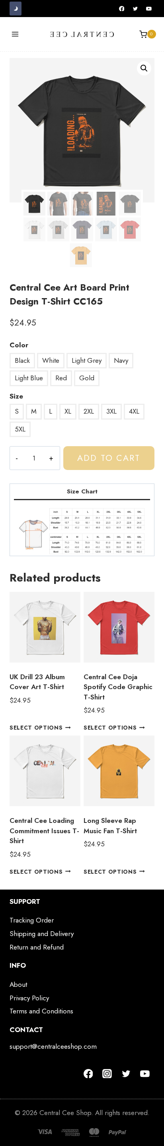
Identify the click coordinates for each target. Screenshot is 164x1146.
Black (22, 360)
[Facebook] (121, 8)
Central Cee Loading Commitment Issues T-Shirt (44, 831)
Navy (121, 360)
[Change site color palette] (15, 8)
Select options (36, 728)
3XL (111, 411)
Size (16, 396)
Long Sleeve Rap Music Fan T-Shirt (110, 826)
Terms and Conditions (41, 1011)
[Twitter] (135, 8)
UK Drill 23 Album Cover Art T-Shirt (37, 682)
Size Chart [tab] (82, 491)
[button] (144, 68)
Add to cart (108, 458)
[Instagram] (107, 1073)
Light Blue (29, 378)
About (18, 984)
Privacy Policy (29, 998)
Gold (86, 378)
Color (19, 345)
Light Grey (87, 360)
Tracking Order (32, 920)
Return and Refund (37, 947)
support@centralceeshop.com (53, 1046)
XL (67, 411)
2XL (89, 411)
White (50, 360)
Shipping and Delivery (42, 933)
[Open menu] (15, 34)
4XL (134, 411)
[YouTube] (148, 8)
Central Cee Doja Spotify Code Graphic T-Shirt (118, 687)
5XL (20, 429)
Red (61, 378)
